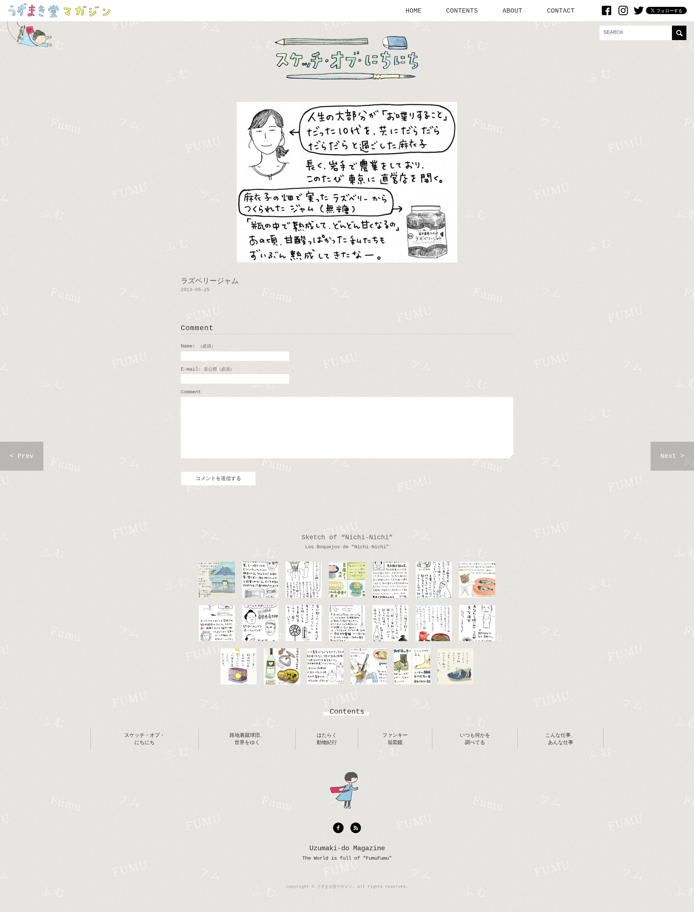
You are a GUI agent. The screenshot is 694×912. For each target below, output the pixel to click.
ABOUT (512, 10)
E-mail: (207, 369)
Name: (198, 346)
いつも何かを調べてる (475, 738)
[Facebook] (340, 832)
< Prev (22, 456)
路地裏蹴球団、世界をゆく (247, 738)
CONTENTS (462, 10)
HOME (413, 10)
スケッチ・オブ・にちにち (144, 738)
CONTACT (561, 10)
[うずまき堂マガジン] (59, 16)
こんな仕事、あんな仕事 (560, 738)
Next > (672, 456)
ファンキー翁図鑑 (395, 738)
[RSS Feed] (355, 832)
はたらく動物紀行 (327, 738)
